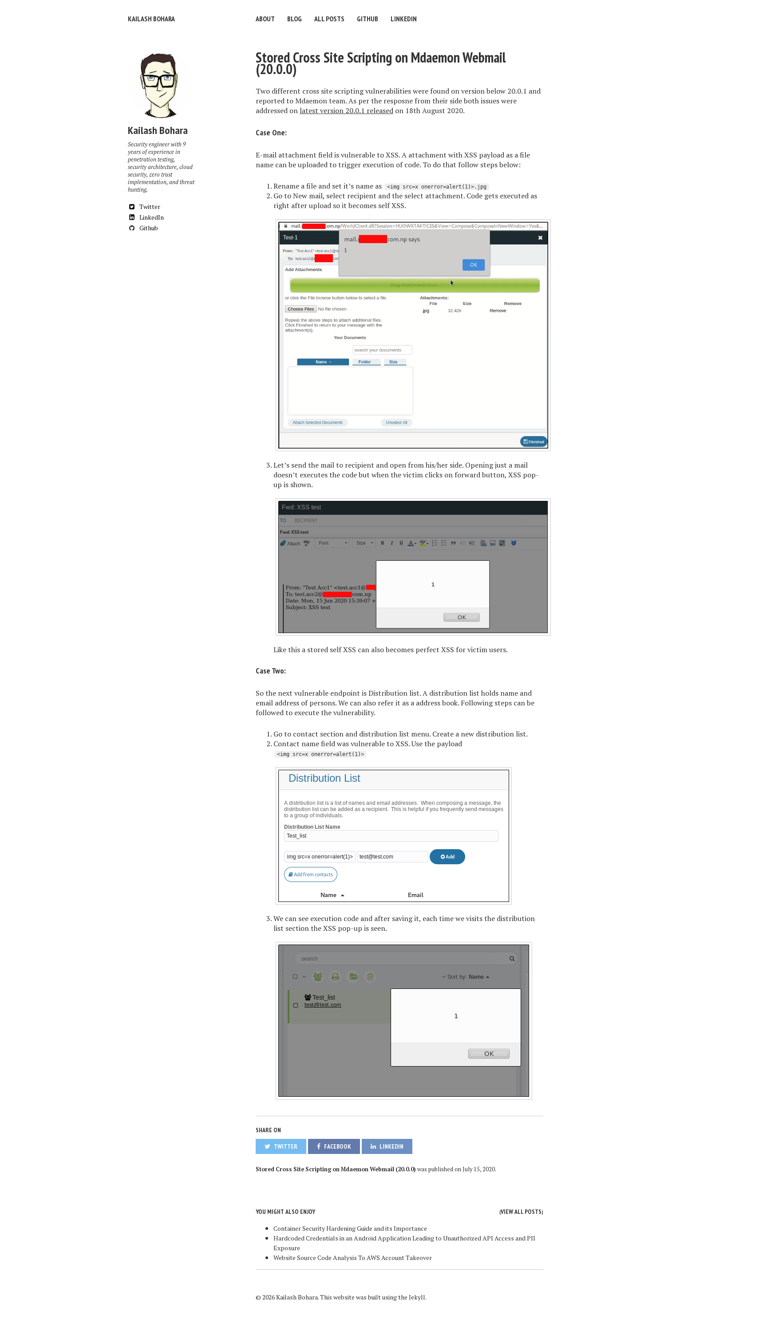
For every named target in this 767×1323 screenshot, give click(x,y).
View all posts (521, 1212)
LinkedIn (404, 18)
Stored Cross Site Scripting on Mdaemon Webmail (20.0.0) (381, 63)
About (265, 18)
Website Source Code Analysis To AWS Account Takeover (352, 1257)
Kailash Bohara (151, 18)
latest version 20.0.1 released (346, 110)
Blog (294, 18)
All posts (329, 18)
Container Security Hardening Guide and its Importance (350, 1228)
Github (367, 18)
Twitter (149, 206)
